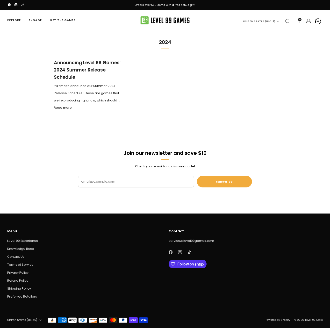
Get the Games (62, 20)
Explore (14, 20)
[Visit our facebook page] (9, 4)
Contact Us (15, 256)
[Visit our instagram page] (16, 4)
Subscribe (224, 182)
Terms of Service (20, 264)
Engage (35, 20)
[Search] (287, 21)
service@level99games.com (191, 240)
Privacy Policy (18, 272)
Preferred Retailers (22, 296)
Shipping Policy (19, 288)
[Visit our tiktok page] (22, 4)
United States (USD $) (259, 21)
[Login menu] (318, 21)
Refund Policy (17, 280)
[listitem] (165, 4)
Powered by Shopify (277, 320)
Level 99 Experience (22, 240)
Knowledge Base (20, 248)
